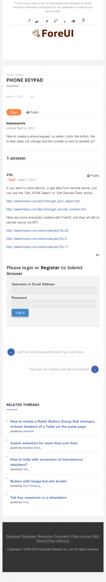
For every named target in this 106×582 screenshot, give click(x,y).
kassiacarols (15, 123)
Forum (18, 75)
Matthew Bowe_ (32, 447)
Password (19, 297)
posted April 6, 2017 (20, 128)
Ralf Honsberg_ (32, 485)
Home (9, 75)
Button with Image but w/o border (38, 481)
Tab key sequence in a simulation (38, 497)
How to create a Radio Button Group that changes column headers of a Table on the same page (52, 423)
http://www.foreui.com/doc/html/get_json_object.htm (43, 201)
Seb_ (26, 469)
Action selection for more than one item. (44, 443)
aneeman (28, 431)
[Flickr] (35, 19)
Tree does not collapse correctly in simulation (59, 369)
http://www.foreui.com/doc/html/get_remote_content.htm (46, 209)
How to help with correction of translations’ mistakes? (46, 462)
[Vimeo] (72, 19)
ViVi (9, 174)
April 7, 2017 (27, 179)
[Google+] (54, 19)
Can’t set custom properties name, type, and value (50, 352)
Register (50, 267)
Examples (29, 536)
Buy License (82, 536)
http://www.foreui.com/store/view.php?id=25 (37, 230)
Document (62, 536)
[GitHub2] (45, 19)
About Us (63, 541)
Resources (45, 536)
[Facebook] (26, 19)
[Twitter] (63, 19)
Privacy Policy (45, 541)
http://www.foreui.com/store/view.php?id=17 (37, 246)
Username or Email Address (33, 284)
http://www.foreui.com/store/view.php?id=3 (36, 238)
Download (13, 536)
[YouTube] (81, 19)
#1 (98, 254)
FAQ (95, 536)
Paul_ (26, 502)
